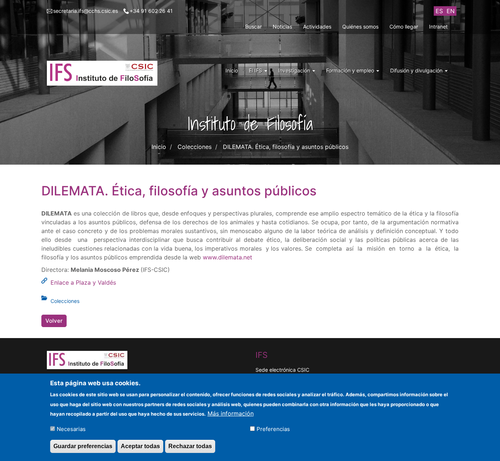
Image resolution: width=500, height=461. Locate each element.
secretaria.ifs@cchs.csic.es (85, 11)
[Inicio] (105, 73)
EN (451, 11)
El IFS (256, 70)
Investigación (294, 70)
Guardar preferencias (82, 446)
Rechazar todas (190, 446)
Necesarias (71, 428)
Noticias (282, 26)
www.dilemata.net (227, 257)
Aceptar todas (140, 446)
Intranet (438, 26)
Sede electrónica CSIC (282, 370)
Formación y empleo (351, 70)
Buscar (253, 26)
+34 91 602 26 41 (151, 11)
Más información (231, 413)
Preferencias (273, 428)
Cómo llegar (403, 26)
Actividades (317, 26)
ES (439, 11)
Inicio (231, 70)
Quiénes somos (360, 26)
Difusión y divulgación (417, 70)
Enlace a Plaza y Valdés (83, 282)
